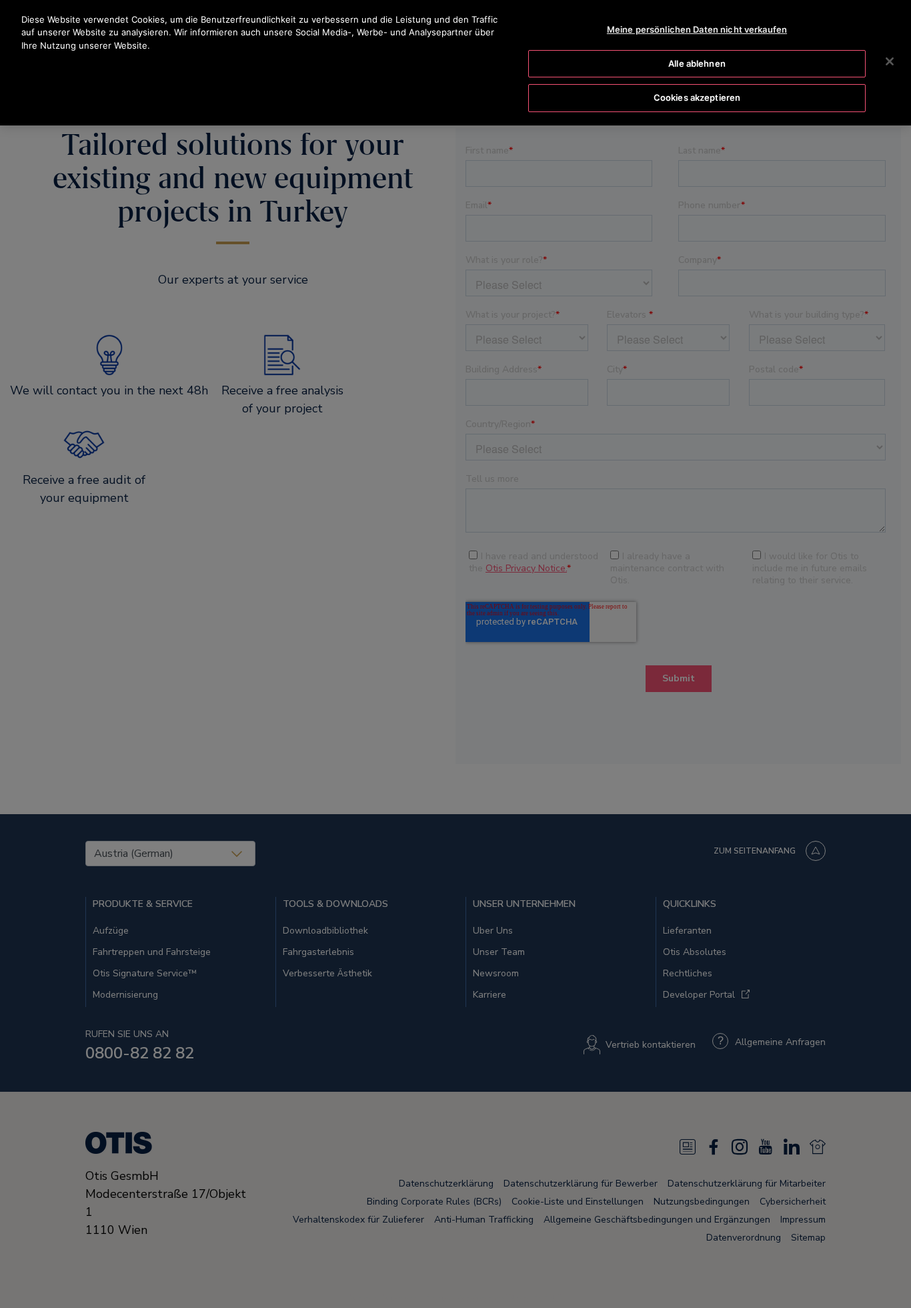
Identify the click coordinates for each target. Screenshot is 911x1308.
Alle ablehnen (697, 63)
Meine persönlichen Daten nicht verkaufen (697, 29)
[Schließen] (889, 61)
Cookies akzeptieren (697, 97)
